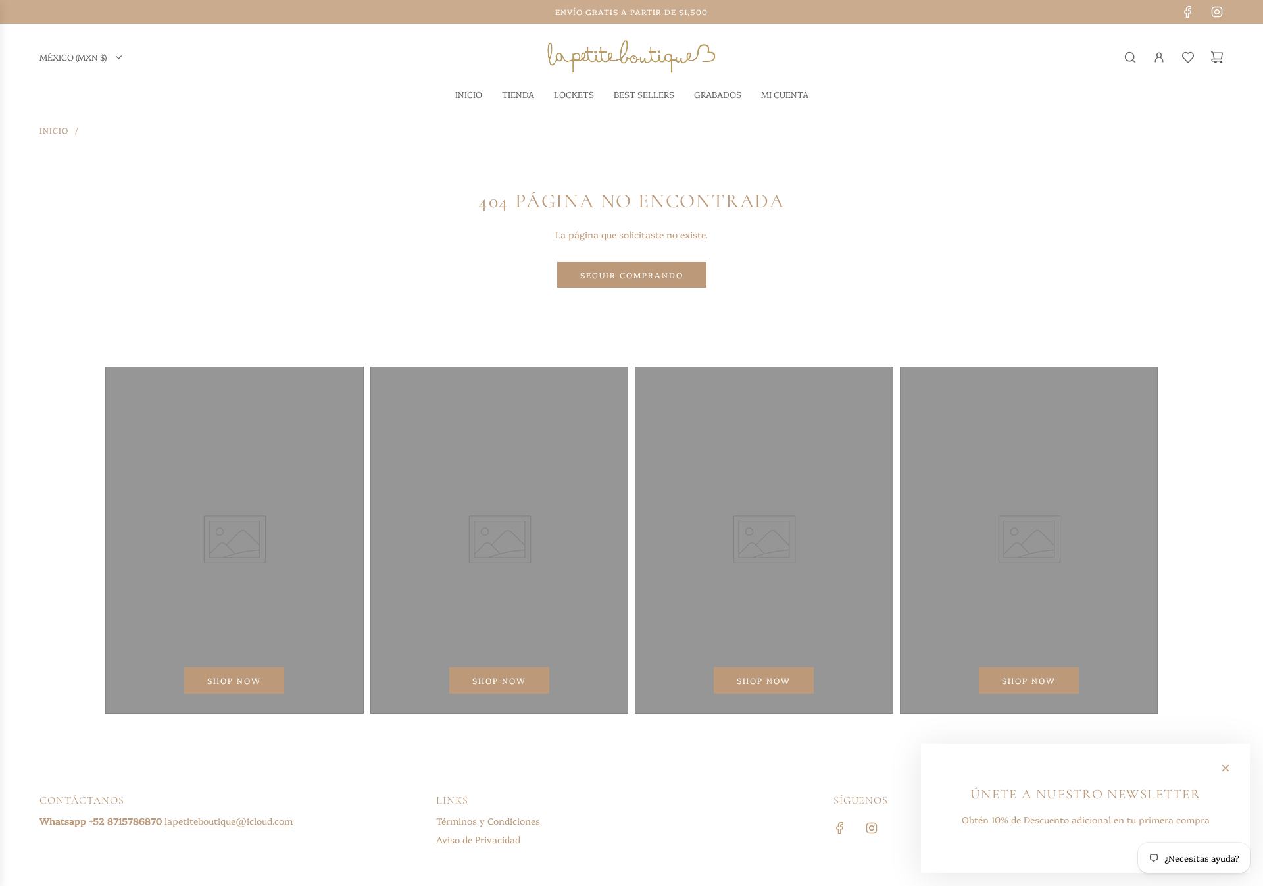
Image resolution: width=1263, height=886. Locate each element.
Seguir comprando (631, 274)
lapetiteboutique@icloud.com (228, 820)
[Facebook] (1188, 11)
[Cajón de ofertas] (1188, 57)
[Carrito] (1216, 57)
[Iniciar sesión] (1159, 57)
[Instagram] (1216, 11)
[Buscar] (1130, 57)
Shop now (234, 680)
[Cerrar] (1225, 768)
